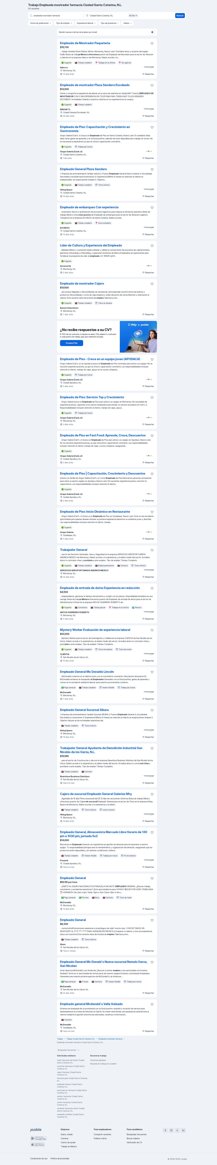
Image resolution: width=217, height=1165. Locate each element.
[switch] (153, 32)
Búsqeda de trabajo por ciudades (103, 1064)
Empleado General (73, 878)
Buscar (180, 15)
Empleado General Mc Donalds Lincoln (87, 672)
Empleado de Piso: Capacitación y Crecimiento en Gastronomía (95, 129)
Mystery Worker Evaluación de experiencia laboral (95, 630)
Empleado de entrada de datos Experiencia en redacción (100, 588)
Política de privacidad (59, 1158)
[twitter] (177, 1130)
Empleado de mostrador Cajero (82, 283)
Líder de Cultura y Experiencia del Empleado (91, 245)
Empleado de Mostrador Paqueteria (85, 43)
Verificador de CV (134, 1142)
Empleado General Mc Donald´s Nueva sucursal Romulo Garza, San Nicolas (103, 964)
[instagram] (171, 1130)
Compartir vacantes (102, 1134)
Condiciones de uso (38, 1158)
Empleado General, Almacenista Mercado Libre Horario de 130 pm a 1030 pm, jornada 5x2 (103, 834)
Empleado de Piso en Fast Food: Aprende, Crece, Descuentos (103, 435)
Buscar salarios (133, 1138)
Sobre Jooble (67, 1134)
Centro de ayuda (68, 1142)
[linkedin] (183, 1130)
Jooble (184, 1159)
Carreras (64, 1138)
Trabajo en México (69, 1146)
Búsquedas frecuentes (67, 1050)
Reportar (149, 74)
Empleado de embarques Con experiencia (89, 207)
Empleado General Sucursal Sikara (84, 710)
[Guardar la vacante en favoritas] (152, 43)
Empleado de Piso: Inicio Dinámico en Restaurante (95, 511)
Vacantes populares (98, 1060)
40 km (132, 15)
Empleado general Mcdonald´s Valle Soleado (91, 1004)
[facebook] (165, 1130)
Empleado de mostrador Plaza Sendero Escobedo (95, 85)
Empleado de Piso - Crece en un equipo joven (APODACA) (100, 359)
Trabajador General (73, 550)
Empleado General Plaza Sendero (83, 169)
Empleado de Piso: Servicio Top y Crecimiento (92, 397)
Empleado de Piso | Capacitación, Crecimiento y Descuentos (102, 473)
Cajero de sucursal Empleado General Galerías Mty (96, 794)
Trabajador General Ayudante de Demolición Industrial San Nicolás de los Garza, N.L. (101, 750)
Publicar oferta (100, 1138)
